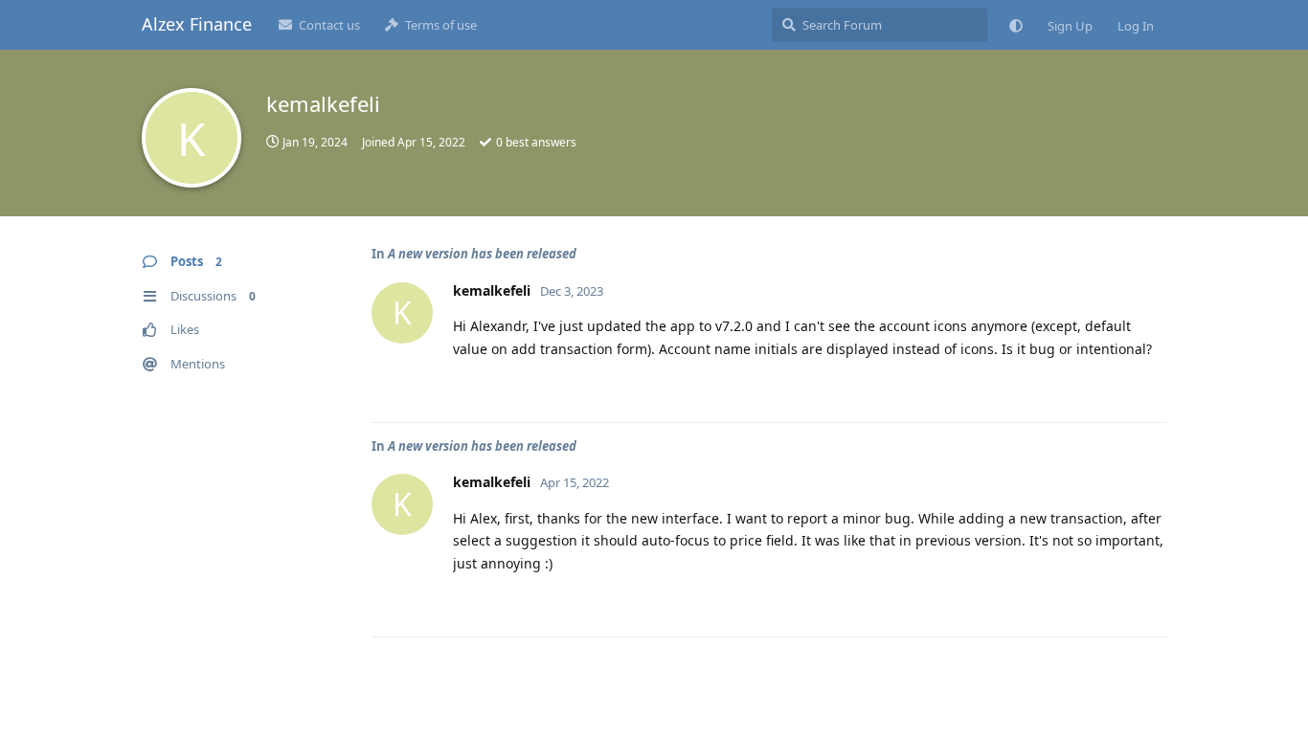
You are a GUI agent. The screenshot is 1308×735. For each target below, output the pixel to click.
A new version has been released (482, 253)
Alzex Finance (197, 23)
